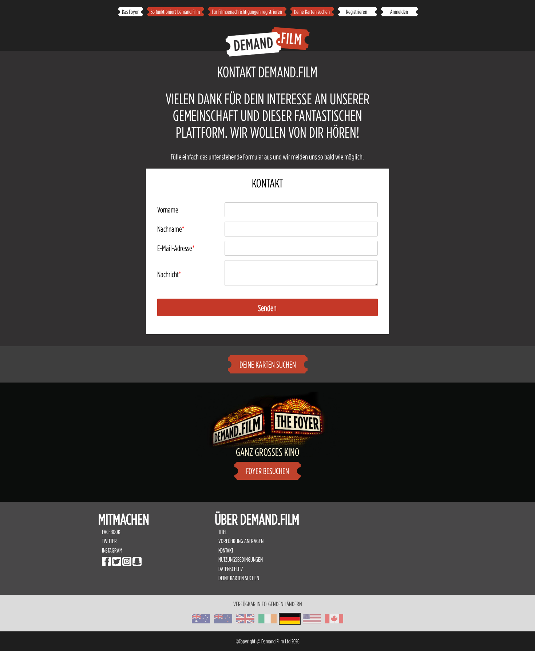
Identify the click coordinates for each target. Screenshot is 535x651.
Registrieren (357, 12)
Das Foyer (130, 12)
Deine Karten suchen (312, 12)
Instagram (112, 550)
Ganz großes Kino (267, 452)
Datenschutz (230, 569)
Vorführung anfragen (240, 541)
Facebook (111, 532)
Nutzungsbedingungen (241, 559)
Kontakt (225, 550)
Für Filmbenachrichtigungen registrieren (247, 12)
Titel (222, 532)
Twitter (109, 541)
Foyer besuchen (267, 471)
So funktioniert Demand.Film (175, 12)
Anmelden (399, 12)
